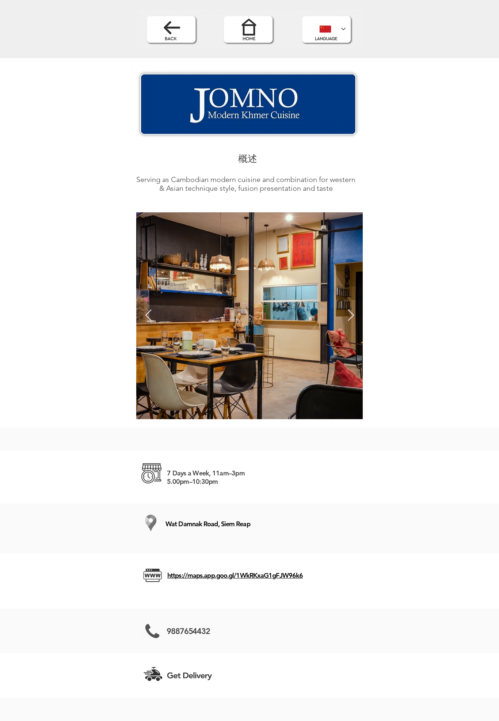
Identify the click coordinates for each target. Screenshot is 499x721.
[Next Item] (350, 316)
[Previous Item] (148, 316)
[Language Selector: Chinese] (332, 29)
